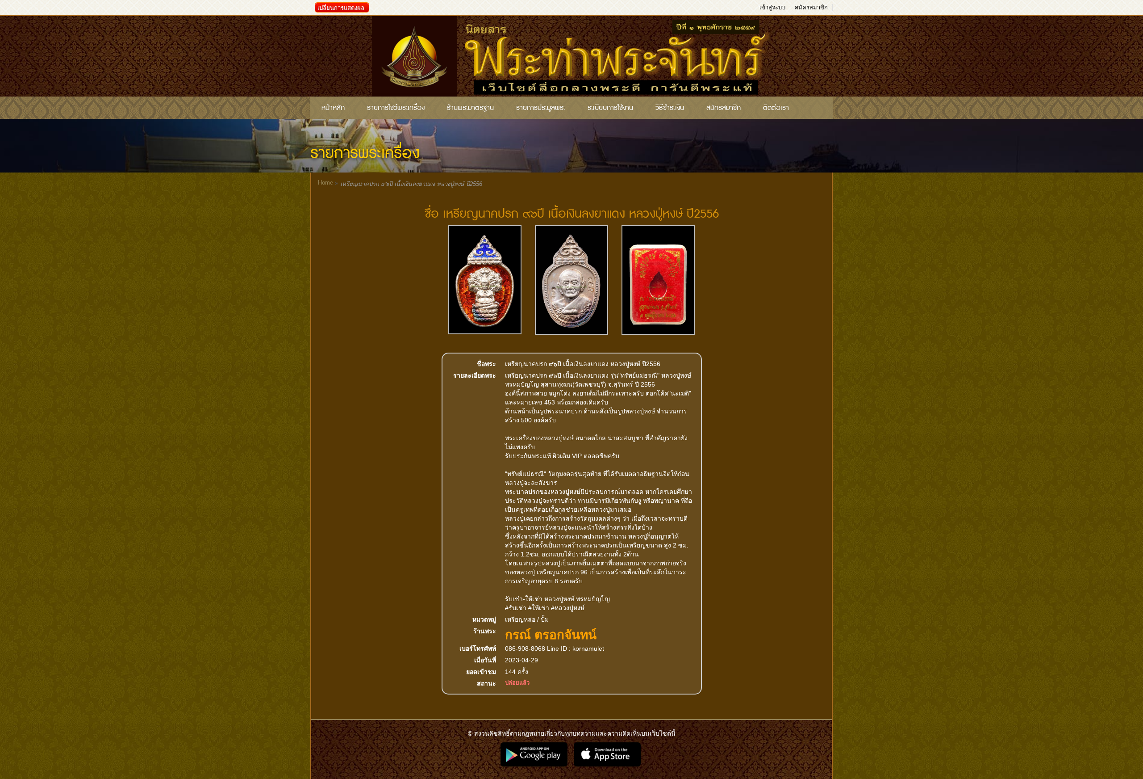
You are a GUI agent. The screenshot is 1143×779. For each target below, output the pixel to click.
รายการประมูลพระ (540, 107)
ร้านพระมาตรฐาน (470, 107)
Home (325, 182)
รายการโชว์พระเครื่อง (396, 107)
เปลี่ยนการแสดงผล (340, 7)
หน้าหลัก (333, 107)
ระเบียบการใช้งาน (610, 107)
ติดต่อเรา (776, 107)
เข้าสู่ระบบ (772, 7)
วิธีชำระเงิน (669, 107)
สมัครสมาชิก (811, 7)
